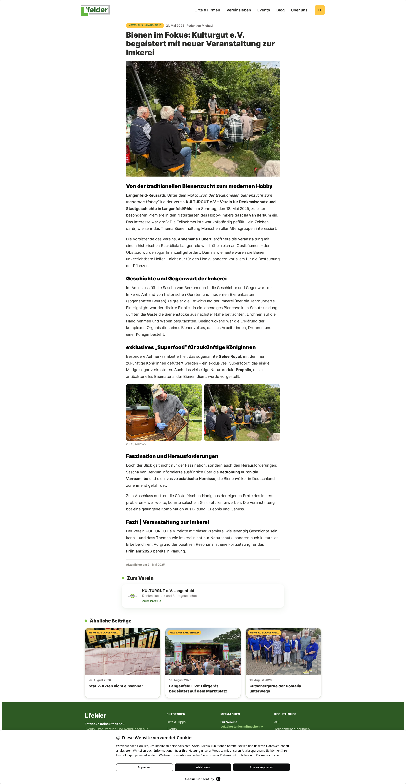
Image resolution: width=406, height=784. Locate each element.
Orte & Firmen (207, 10)
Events (263, 10)
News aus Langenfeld (145, 25)
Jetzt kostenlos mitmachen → (242, 726)
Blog (280, 10)
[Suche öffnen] (320, 10)
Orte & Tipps (176, 722)
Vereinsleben (238, 10)
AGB (277, 722)
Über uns (299, 10)
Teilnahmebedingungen (292, 729)
